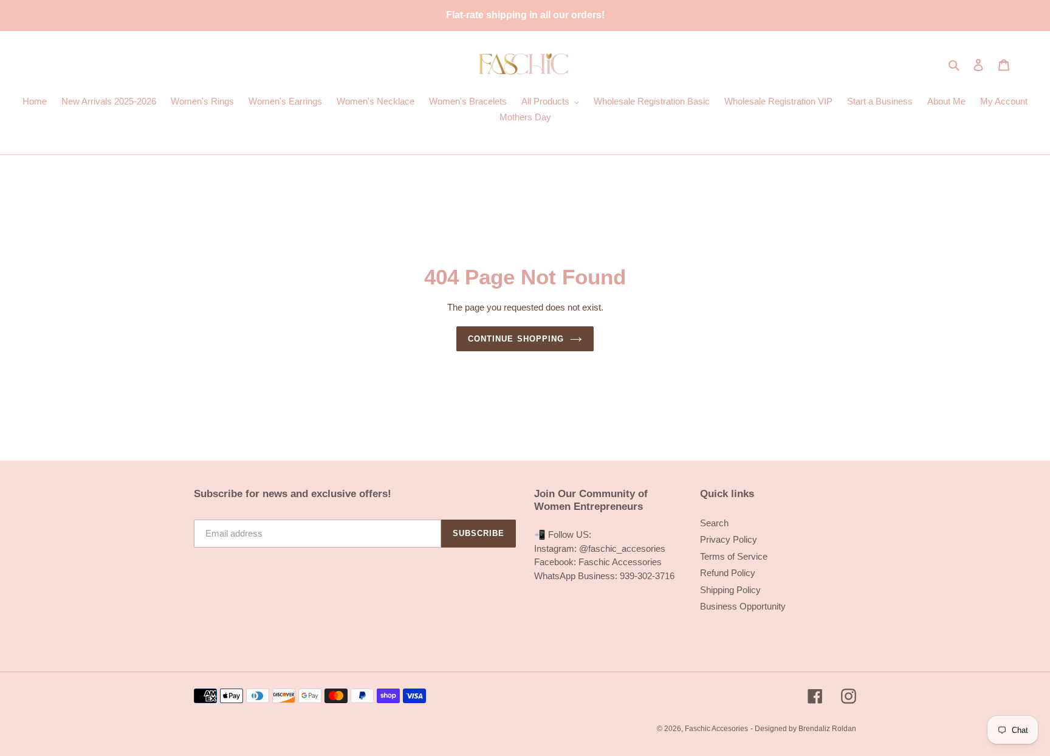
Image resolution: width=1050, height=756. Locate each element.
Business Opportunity (743, 606)
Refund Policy (727, 573)
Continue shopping (516, 338)
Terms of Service (733, 556)
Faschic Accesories (716, 728)
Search (714, 523)
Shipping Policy (730, 590)
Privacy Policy (728, 539)
